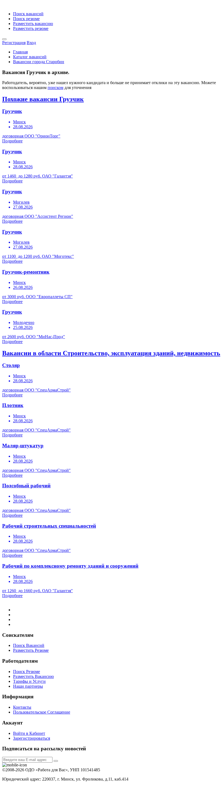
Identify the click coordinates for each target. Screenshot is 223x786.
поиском (55, 87)
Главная (20, 52)
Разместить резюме (30, 28)
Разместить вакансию (33, 23)
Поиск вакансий (28, 13)
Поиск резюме (26, 18)
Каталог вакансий (30, 56)
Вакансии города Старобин (38, 61)
